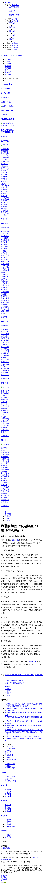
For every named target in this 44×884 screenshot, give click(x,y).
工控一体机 (6, 102)
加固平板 (15, 540)
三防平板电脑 (6, 84)
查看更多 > (5, 97)
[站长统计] (3, 882)
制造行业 (5, 321)
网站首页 (8, 2)
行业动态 (8, 518)
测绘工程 (5, 440)
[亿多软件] (12, 55)
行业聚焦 (8, 520)
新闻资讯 (8, 687)
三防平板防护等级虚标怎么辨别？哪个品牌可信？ (23, 736)
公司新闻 (8, 514)
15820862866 (5, 848)
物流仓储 (5, 223)
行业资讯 (8, 516)
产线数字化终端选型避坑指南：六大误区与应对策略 (24, 730)
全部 (6, 512)
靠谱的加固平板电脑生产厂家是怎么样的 (19, 675)
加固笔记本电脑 (7, 119)
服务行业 (5, 383)
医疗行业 (5, 141)
